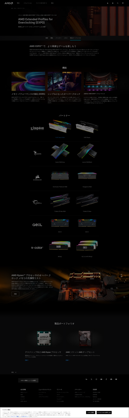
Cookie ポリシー (25, 416)
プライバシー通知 (15, 416)
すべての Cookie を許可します (104, 412)
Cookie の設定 (90, 412)
